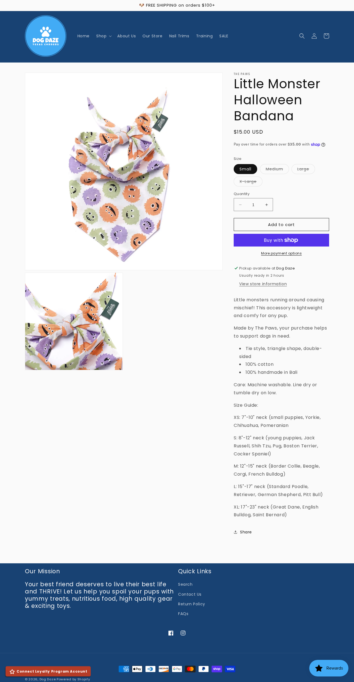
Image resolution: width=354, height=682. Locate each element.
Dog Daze (48, 679)
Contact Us (190, 594)
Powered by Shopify (73, 679)
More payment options (281, 253)
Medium (277, 170)
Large (306, 170)
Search (185, 584)
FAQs (183, 613)
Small (245, 169)
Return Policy (191, 604)
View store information (263, 284)
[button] (103, 36)
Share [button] (246, 532)
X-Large (251, 182)
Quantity (241, 193)
